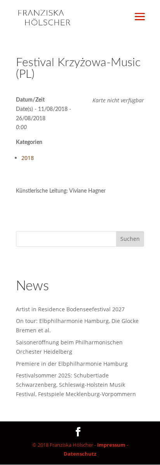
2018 (27, 157)
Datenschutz (80, 453)
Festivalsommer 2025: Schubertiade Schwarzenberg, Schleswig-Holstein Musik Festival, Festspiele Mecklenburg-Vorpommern (76, 385)
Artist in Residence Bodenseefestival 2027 (70, 309)
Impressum (111, 444)
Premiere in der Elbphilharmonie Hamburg (72, 363)
